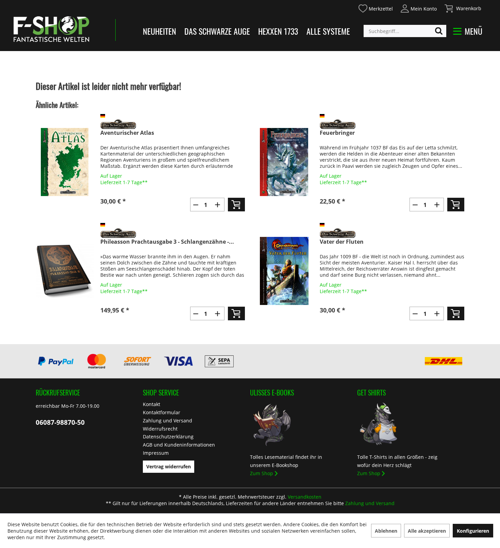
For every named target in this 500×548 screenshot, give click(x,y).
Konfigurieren (473, 531)
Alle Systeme (328, 31)
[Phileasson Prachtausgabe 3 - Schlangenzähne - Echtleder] (65, 271)
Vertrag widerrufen (168, 466)
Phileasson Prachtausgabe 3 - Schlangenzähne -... (167, 241)
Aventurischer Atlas (127, 132)
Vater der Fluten (342, 241)
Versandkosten (304, 497)
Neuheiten (159, 31)
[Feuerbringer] (284, 162)
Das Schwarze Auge (217, 31)
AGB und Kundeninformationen (179, 444)
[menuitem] (375, 7)
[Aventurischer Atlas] (65, 162)
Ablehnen (386, 531)
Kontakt (151, 404)
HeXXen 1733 (278, 31)
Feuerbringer (337, 132)
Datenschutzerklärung (168, 436)
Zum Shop (261, 473)
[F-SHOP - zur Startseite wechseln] (51, 29)
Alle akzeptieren (427, 531)
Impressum (156, 453)
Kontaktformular (161, 412)
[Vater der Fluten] (284, 271)
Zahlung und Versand (167, 420)
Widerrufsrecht (160, 428)
